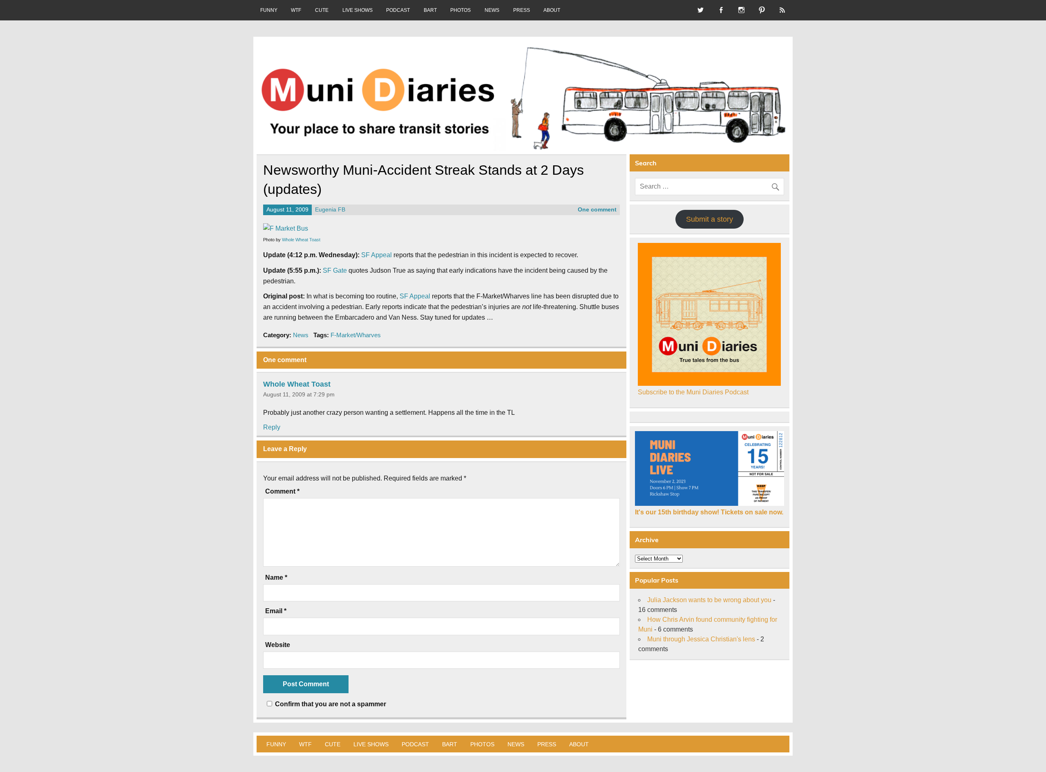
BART (430, 10)
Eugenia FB (330, 210)
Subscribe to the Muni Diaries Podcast (693, 392)
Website (277, 645)
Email (275, 611)
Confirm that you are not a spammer (329, 704)
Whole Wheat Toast (301, 239)
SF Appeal (376, 254)
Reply (271, 427)
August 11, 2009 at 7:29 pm (299, 394)
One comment (597, 210)
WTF (296, 10)
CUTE (322, 10)
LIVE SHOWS (357, 10)
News (300, 334)
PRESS (521, 10)
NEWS (492, 10)
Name (276, 577)
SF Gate (335, 270)
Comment (282, 491)
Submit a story (709, 219)
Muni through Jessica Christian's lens (701, 639)
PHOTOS (460, 10)
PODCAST (398, 10)
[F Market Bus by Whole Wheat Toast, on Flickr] (285, 228)
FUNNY (268, 10)
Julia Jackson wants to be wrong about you (709, 599)
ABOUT (551, 10)
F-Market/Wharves (356, 334)
